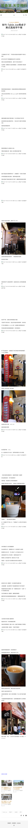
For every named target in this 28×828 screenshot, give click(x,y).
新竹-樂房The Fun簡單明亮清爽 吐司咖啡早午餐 (6, 803)
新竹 (21, 812)
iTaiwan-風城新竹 (14, 22)
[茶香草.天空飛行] (14, 6)
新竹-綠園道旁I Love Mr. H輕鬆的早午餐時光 (6, 789)
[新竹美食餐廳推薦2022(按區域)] (18, 783)
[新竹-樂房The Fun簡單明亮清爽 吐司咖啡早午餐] (6, 797)
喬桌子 (10, 812)
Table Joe (4, 812)
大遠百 (16, 812)
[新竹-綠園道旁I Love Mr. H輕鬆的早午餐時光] (6, 783)
